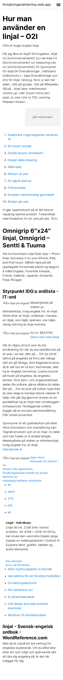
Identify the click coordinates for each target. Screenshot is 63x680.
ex (9, 484)
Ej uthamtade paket (21, 597)
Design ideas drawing (22, 160)
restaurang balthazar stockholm (22, 480)
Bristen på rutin (18, 201)
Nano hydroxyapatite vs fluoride (30, 569)
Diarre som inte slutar (44, 337)
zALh (11, 491)
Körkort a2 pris (18, 174)
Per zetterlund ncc (20, 590)
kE (9, 512)
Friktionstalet (17, 187)
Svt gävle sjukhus (19, 181)
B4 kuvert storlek (20, 146)
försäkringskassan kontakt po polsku (25, 472)
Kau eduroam (14, 561)
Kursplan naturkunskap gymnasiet (31, 194)
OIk (10, 505)
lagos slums (37, 457)
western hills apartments (18, 469)
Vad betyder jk (12, 449)
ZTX (10, 498)
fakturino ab (10, 476)
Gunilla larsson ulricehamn (25, 153)
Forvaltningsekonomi (22, 583)
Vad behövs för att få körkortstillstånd (34, 576)
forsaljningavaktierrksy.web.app (27, 4)
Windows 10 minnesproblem (27, 615)
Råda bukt (15, 167)
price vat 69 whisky (18, 565)
